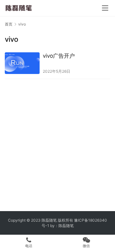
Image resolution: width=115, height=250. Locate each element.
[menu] (105, 8)
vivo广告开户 (59, 56)
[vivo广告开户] (22, 63)
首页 (8, 24)
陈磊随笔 (66, 225)
